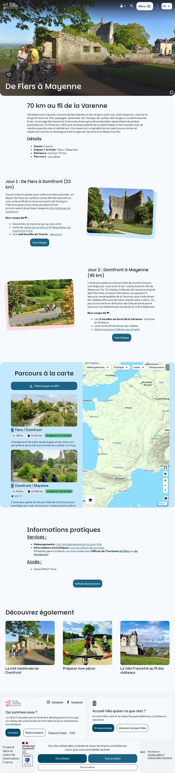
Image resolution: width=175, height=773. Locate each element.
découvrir (56, 234)
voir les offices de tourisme (87, 547)
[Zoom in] (165, 480)
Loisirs (136, 367)
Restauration (157, 367)
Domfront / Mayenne (30, 486)
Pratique (119, 367)
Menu (142, 6)
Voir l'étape (39, 242)
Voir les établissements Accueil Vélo (79, 544)
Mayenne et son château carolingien (117, 329)
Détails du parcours (87, 583)
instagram (57, 702)
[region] (126, 435)
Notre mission (34, 732)
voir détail (54, 156)
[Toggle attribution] (166, 498)
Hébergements (96, 367)
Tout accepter (113, 758)
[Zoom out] (165, 485)
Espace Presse (57, 732)
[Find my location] (165, 473)
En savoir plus (103, 728)
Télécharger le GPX (46, 386)
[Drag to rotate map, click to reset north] (165, 490)
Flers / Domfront (27, 430)
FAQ (72, 732)
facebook (77, 702)
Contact (13, 732)
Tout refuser (62, 758)
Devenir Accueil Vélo (132, 728)
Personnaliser (87, 767)
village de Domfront (36, 227)
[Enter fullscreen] (165, 467)
